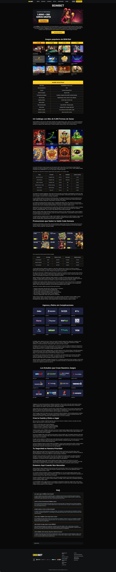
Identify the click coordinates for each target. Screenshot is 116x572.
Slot (76, 42)
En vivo (51, 42)
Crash (64, 42)
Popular (38, 42)
